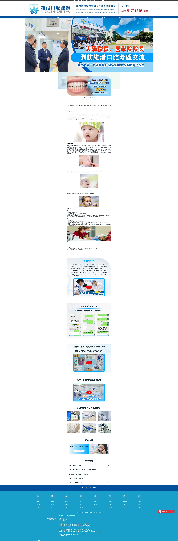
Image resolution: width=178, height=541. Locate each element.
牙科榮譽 (91, 512)
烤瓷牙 (66, 501)
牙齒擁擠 (52, 501)
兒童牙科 (93, 97)
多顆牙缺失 (38, 504)
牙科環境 (86, 512)
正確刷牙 (95, 501)
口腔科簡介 (81, 512)
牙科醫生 (73, 17)
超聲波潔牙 (125, 501)
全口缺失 (38, 507)
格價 (149, 17)
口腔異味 (95, 504)
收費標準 (119, 17)
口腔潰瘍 (81, 507)
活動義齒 (66, 507)
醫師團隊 (95, 512)
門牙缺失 (38, 501)
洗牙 (124, 507)
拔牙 (80, 504)
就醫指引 (134, 17)
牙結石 (124, 504)
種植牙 (58, 17)
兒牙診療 (139, 507)
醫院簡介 (43, 17)
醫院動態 (104, 17)
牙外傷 (139, 504)
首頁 (29, 17)
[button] (26, 45)
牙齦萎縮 (110, 507)
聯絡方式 (100, 512)
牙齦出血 (110, 501)
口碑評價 (88, 17)
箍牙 (51, 507)
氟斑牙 (66, 504)
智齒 (80, 501)
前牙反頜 (52, 504)
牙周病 (110, 504)
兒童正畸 (139, 501)
